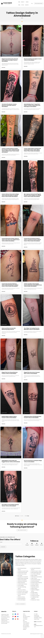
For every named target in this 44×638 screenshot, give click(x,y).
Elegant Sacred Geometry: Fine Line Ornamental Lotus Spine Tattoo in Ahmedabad (10, 60)
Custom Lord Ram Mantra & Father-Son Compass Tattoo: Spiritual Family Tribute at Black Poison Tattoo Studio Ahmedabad (10, 150)
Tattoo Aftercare (26, 624)
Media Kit (24, 629)
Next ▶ (28, 515)
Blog (24, 620)
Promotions (25, 621)
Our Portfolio (25, 619)
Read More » (3, 67)
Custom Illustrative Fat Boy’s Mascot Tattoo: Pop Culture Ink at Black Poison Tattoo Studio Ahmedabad (11, 239)
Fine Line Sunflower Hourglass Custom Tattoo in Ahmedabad (33, 59)
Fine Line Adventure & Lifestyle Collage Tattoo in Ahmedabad (33, 461)
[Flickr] (18, 616)
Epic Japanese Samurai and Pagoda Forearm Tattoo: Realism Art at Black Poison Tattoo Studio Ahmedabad (32, 195)
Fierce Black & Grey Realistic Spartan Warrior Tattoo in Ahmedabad (10, 505)
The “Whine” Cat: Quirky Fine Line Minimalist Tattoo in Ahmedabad (31, 329)
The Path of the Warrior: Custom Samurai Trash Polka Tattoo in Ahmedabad (9, 105)
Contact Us (25, 628)
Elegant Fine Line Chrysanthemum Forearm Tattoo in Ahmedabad (10, 373)
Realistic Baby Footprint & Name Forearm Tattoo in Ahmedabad (9, 417)
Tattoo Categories (26, 622)
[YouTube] (15, 616)
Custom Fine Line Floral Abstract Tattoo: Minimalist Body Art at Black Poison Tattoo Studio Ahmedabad (10, 285)
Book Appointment (26, 626)
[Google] (18, 619)
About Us (24, 615)
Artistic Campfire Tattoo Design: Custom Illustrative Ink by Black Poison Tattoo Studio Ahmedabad (33, 285)
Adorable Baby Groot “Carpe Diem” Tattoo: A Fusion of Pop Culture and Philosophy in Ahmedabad (32, 105)
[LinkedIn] (13, 619)
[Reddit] (15, 619)
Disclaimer (41, 633)
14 (25, 515)
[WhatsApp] (13, 614)
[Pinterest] (41, 543)
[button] (24, 1)
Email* (1, 542)
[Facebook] (36, 543)
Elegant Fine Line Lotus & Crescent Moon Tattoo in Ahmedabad (32, 373)
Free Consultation (26, 625)
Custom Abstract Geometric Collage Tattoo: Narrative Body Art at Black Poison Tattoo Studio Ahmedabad (10, 195)
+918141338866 (39, 621)
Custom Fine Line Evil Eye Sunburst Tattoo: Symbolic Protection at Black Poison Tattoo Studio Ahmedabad (32, 239)
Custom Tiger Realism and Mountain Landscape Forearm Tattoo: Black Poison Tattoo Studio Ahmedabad (32, 150)
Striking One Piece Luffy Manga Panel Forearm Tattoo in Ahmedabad (32, 417)
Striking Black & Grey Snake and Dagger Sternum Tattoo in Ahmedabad (11, 461)
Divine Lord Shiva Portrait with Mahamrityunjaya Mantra (9, 329)
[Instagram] (27, 543)
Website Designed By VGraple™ (34, 633)
